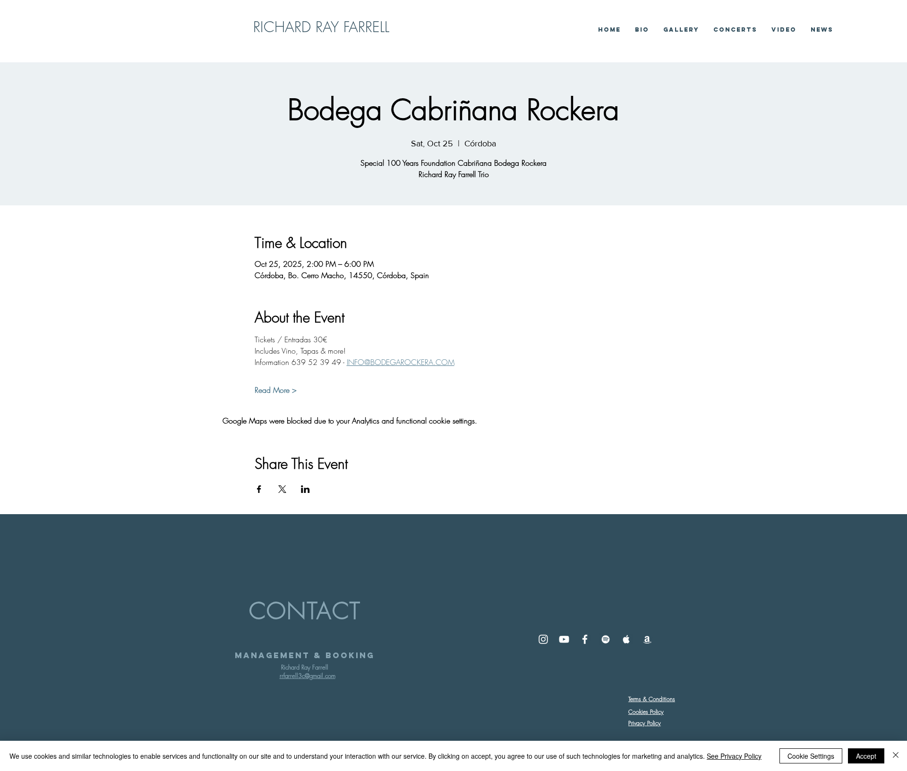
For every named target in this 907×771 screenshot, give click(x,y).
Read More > (276, 390)
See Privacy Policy (734, 756)
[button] (784, 29)
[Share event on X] (282, 489)
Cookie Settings (810, 756)
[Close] (895, 755)
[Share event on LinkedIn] (305, 489)
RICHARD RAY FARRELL (321, 26)
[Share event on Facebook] (259, 489)
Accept (866, 756)
